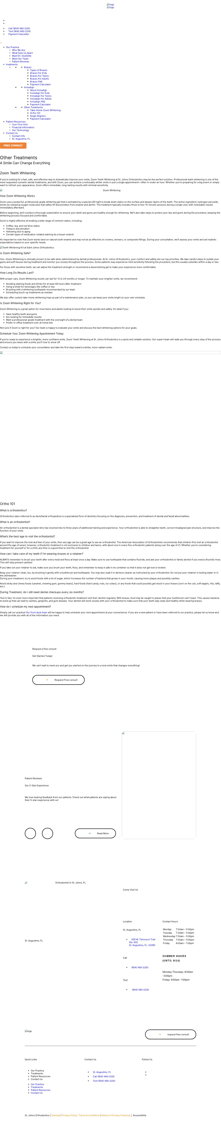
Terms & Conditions (89, 1115)
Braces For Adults (39, 78)
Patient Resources (16, 121)
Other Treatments (33, 107)
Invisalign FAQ (37, 101)
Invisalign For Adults (41, 98)
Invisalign (29, 87)
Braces (27, 67)
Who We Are (18, 50)
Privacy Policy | (70, 1115)
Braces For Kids (38, 73)
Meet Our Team (20, 58)
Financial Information (23, 127)
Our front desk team (36, 612)
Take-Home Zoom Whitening (45, 110)
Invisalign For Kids (40, 93)
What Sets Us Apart (22, 53)
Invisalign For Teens (40, 95)
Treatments (37, 1073)
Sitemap (55, 1115)
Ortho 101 (35, 113)
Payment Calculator (40, 84)
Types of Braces (38, 70)
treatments (12, 64)
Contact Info (18, 135)
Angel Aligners (38, 115)
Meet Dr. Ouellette (21, 55)
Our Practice (12, 47)
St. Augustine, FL (21, 138)
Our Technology (20, 130)
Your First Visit (20, 124)
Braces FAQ (36, 81)
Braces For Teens (39, 75)
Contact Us (12, 133)
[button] (110, 190)
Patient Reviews (20, 61)
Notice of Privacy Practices (116, 1115)
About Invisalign (38, 90)
